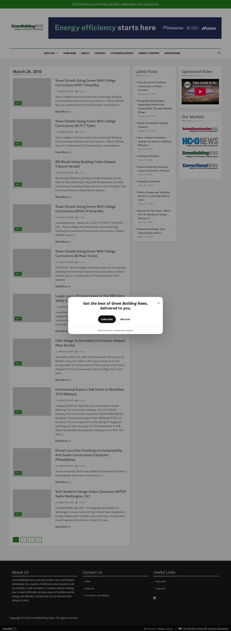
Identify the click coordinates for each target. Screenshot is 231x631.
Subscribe (107, 319)
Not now (125, 319)
